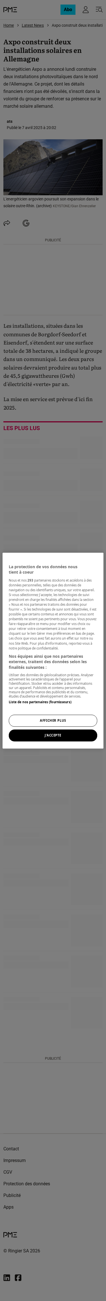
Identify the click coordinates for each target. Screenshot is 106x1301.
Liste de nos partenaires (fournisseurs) (40, 702)
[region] (53, 650)
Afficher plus (53, 720)
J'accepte (53, 735)
